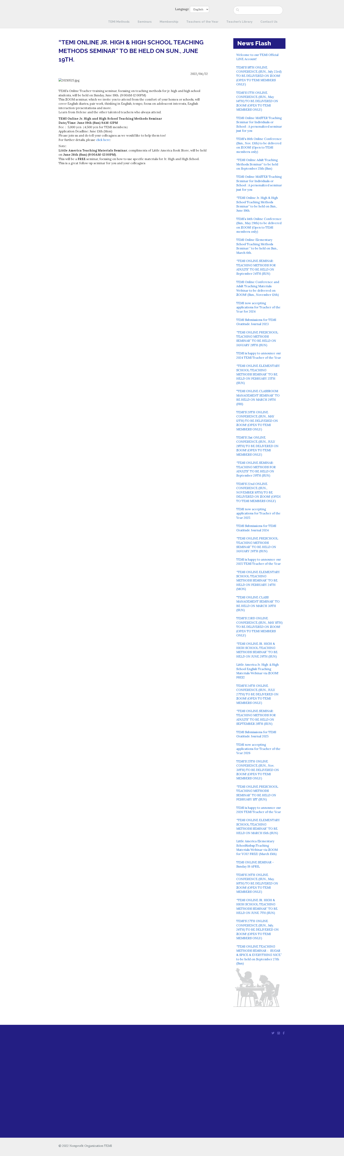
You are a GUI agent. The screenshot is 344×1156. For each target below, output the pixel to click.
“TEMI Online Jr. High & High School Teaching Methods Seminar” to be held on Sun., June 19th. (257, 204)
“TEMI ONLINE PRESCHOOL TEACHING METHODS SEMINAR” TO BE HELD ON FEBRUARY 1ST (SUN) (257, 793)
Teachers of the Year (202, 21)
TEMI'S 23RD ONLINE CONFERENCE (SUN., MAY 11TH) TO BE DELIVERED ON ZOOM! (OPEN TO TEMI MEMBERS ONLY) (259, 626)
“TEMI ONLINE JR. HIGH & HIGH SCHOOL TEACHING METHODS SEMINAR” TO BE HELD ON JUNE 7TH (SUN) (257, 906)
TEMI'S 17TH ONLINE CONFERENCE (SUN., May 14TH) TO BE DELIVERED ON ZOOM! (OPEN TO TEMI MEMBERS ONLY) (257, 101)
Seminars (145, 21)
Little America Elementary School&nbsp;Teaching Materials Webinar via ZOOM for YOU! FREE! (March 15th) (257, 847)
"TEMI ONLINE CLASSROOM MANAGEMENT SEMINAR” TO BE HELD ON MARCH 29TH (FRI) (258, 397)
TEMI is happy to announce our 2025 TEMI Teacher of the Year (258, 562)
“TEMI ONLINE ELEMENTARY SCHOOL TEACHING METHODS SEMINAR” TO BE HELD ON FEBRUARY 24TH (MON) (258, 580)
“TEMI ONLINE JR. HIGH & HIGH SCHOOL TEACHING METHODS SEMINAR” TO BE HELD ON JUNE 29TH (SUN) (257, 650)
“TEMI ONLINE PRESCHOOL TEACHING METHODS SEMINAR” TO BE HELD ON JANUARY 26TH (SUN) (257, 544)
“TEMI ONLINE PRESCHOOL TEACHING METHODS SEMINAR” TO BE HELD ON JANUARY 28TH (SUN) (257, 338)
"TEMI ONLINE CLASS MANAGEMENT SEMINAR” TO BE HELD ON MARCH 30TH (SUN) (258, 603)
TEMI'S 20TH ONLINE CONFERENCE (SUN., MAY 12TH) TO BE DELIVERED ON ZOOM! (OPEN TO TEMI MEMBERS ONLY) (257, 420)
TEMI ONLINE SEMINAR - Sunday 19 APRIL (255, 864)
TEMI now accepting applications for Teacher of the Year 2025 (258, 513)
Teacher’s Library (239, 21)
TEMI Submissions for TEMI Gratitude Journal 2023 (256, 322)
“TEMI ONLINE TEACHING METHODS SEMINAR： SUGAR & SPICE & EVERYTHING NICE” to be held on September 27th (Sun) (259, 955)
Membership (169, 21)
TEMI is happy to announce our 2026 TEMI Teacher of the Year (258, 810)
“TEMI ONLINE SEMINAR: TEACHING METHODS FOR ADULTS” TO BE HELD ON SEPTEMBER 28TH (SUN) (256, 717)
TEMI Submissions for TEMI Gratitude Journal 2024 (256, 528)
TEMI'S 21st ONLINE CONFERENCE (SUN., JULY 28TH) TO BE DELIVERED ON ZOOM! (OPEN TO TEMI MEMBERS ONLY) (257, 446)
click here (103, 140)
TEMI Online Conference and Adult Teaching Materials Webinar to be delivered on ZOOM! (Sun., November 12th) (257, 288)
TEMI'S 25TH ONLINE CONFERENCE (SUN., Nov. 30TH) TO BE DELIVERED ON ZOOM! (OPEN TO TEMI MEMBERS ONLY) (257, 769)
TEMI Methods (119, 21)
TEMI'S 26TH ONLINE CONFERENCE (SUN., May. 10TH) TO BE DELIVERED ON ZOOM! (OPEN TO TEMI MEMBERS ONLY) (257, 883)
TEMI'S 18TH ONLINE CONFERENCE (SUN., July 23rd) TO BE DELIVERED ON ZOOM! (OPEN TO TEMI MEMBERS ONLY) (258, 75)
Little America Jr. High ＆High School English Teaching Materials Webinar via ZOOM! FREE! (257, 671)
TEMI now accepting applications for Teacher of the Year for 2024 (258, 307)
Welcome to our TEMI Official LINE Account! (257, 57)
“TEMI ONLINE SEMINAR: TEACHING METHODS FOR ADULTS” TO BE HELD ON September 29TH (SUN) (256, 469)
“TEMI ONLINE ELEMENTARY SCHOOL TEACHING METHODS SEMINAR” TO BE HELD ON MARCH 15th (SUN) (258, 826)
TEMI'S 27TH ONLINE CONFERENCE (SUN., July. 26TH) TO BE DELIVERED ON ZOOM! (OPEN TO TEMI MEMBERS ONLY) (257, 929)
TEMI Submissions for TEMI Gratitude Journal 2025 (256, 734)
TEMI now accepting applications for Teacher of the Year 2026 (258, 749)
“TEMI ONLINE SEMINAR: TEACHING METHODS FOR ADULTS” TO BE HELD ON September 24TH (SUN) (256, 267)
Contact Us (269, 21)
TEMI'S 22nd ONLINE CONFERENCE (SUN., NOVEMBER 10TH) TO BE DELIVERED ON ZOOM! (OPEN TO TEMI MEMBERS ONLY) (258, 492)
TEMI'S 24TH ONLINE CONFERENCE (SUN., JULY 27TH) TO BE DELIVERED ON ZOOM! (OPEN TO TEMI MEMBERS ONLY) (257, 694)
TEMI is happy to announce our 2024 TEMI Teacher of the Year (258, 355)
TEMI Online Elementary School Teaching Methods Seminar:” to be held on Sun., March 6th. (257, 246)
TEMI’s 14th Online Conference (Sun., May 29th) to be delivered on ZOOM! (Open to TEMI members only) (258, 225)
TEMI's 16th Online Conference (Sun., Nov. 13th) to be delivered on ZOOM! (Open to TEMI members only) (259, 145)
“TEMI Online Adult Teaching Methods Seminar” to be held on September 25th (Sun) (257, 164)
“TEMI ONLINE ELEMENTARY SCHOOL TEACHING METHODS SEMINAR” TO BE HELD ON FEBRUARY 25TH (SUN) (258, 374)
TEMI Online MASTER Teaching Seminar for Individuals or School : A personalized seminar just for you (259, 124)
